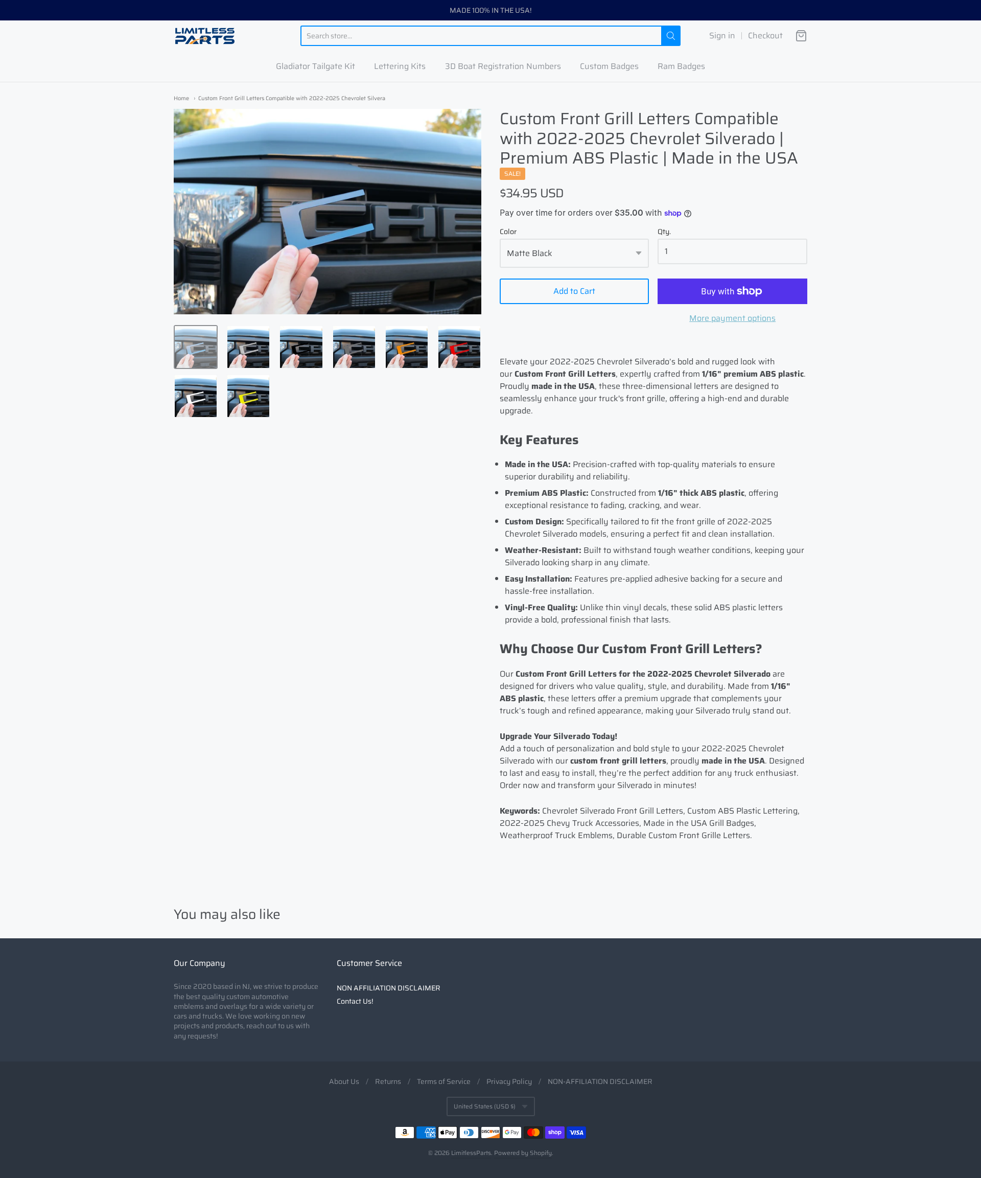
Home (181, 98)
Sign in (722, 36)
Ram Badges (681, 66)
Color (508, 232)
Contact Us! (355, 1001)
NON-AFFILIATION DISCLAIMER (600, 1081)
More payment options (732, 318)
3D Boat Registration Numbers (503, 66)
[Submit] (671, 36)
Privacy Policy (509, 1081)
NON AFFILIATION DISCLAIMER (388, 988)
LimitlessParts (471, 1153)
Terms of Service (444, 1081)
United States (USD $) (485, 1106)
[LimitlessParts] (205, 36)
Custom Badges (609, 66)
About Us (344, 1081)
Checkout (765, 36)
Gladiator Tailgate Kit (315, 66)
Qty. (664, 232)
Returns (388, 1081)
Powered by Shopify (523, 1153)
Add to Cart (574, 291)
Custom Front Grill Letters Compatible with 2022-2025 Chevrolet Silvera (291, 98)
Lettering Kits (400, 66)
